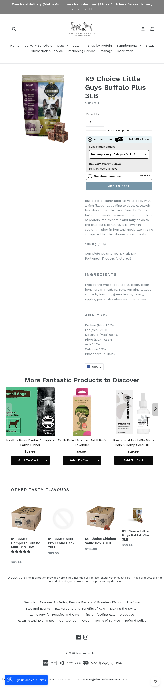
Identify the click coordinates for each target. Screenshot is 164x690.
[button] (21, 551)
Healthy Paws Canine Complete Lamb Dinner (30, 443)
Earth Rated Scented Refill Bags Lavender (82, 443)
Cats (76, 45)
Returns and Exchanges (36, 620)
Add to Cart (134, 460)
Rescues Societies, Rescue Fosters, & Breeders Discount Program (90, 602)
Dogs (61, 45)
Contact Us (67, 620)
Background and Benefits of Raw (80, 608)
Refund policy (135, 620)
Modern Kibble (85, 653)
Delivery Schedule (38, 45)
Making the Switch (124, 608)
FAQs (85, 620)
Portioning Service (82, 51)
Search (29, 602)
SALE (150, 45)
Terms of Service (107, 620)
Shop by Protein (99, 45)
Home (14, 45)
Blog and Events (38, 608)
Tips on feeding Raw (99, 614)
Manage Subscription (117, 51)
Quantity (92, 114)
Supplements (128, 45)
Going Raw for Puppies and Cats (54, 614)
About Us (127, 614)
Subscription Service (47, 51)
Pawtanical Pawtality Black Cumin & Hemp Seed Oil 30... (133, 443)
